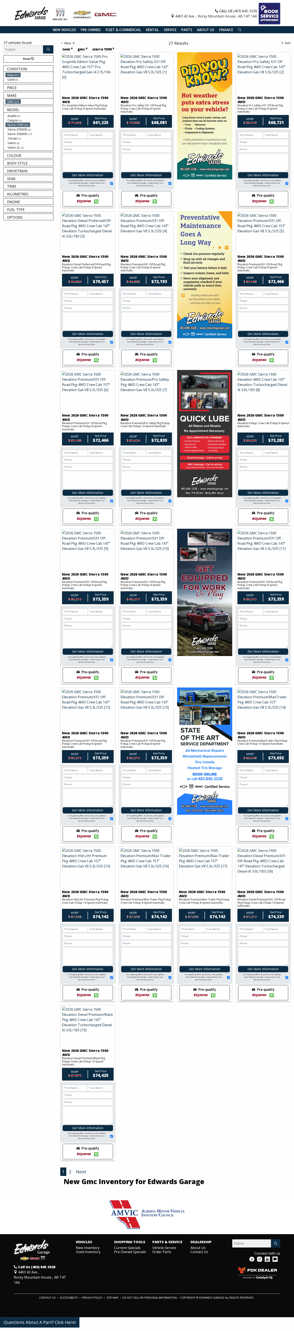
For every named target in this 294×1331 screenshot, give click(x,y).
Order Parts (161, 1251)
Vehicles (84, 1242)
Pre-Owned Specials (130, 1251)
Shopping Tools (129, 1242)
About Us (198, 1247)
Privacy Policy (92, 1298)
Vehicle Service (164, 1247)
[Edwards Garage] (66, 13)
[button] (64, 29)
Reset (27, 59)
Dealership (201, 1242)
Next (81, 1172)
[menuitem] (29, 75)
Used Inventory (88, 1251)
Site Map (113, 1298)
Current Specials (127, 1247)
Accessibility (69, 1298)
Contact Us (199, 1251)
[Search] (48, 49)
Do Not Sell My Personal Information (150, 1298)
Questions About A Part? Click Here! (40, 1322)
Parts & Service (167, 1242)
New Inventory (88, 1247)
